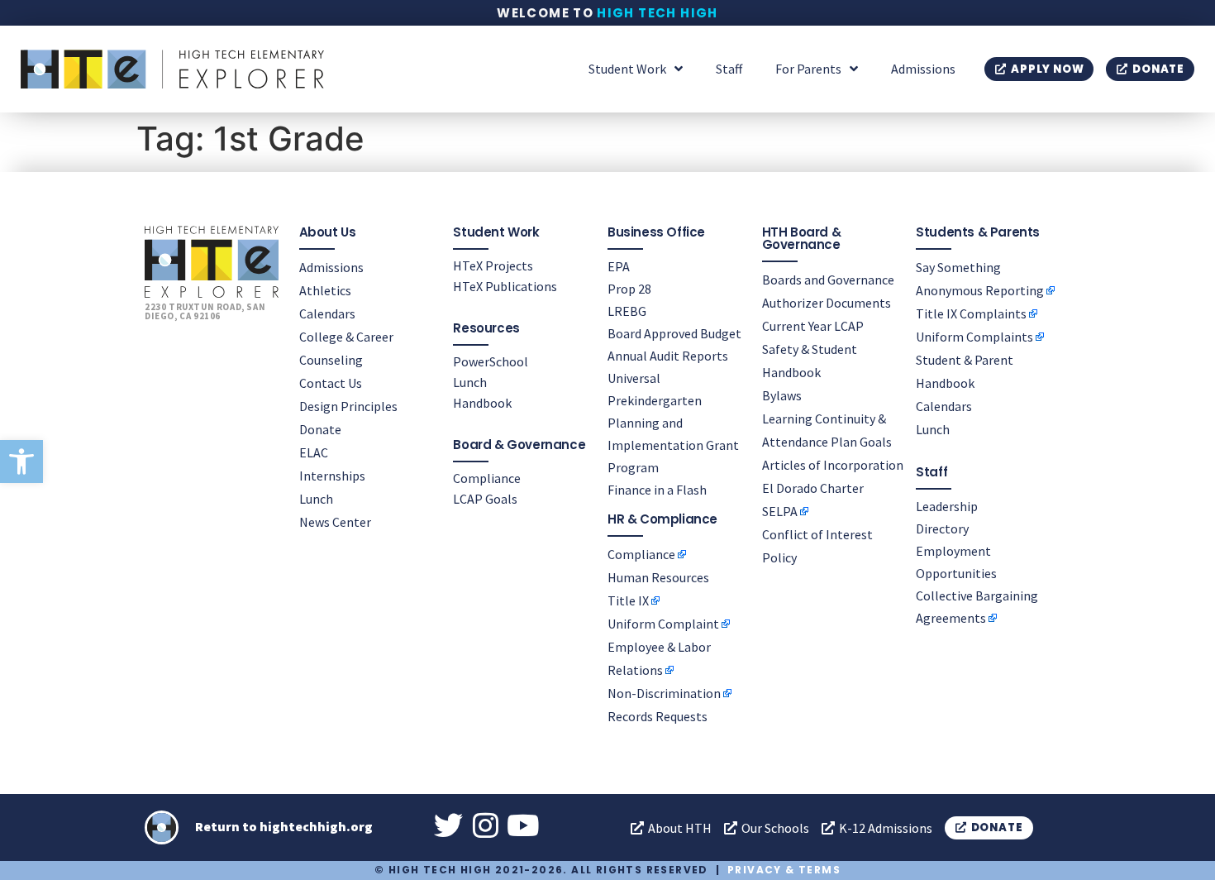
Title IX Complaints (971, 313)
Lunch (316, 498)
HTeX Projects (493, 265)
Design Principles (348, 406)
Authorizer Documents (826, 302)
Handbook (482, 403)
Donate (320, 429)
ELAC (313, 452)
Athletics (325, 290)
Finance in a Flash (657, 489)
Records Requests (658, 716)
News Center (335, 522)
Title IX (628, 600)
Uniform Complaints (974, 336)
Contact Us (330, 383)
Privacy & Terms (784, 870)
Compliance (487, 478)
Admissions (923, 68)
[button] (21, 461)
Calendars (327, 313)
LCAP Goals (485, 498)
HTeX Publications (505, 286)
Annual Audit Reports (668, 355)
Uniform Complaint (663, 623)
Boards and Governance (828, 279)
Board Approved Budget (674, 333)
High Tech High (657, 13)
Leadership (947, 506)
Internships (332, 475)
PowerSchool (490, 361)
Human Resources (658, 577)
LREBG (627, 311)
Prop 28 (629, 288)
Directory (942, 528)
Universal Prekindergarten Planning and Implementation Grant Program (673, 423)
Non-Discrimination (664, 693)
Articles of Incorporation (832, 465)
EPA (619, 266)
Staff (729, 68)
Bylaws (782, 395)
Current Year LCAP (813, 326)
